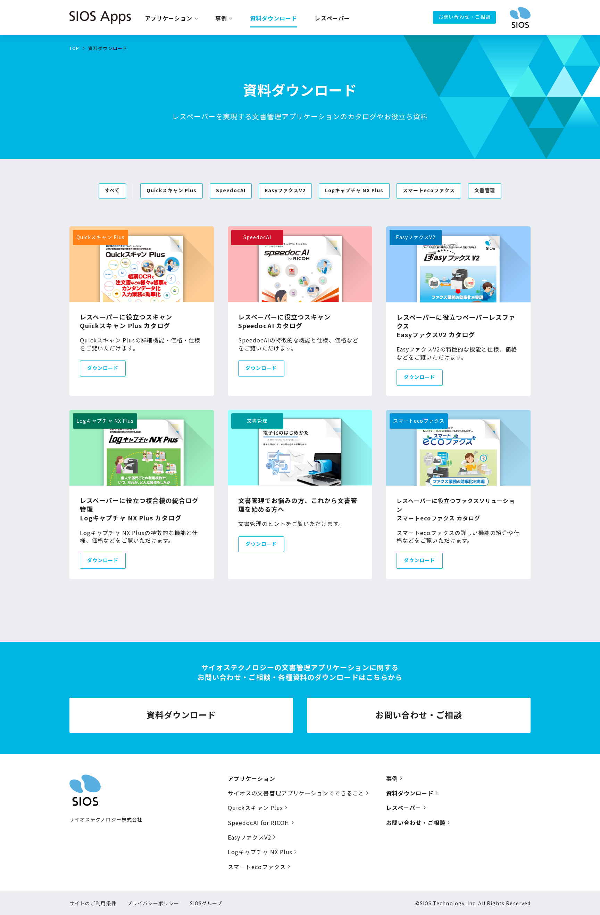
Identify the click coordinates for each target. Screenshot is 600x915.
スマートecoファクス (257, 867)
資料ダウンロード (274, 18)
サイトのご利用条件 (93, 903)
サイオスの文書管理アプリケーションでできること (296, 793)
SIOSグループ (206, 903)
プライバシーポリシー (153, 903)
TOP (74, 48)
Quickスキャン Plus (255, 807)
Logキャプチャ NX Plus (260, 852)
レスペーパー (332, 18)
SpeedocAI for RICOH (259, 822)
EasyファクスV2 (249, 837)
